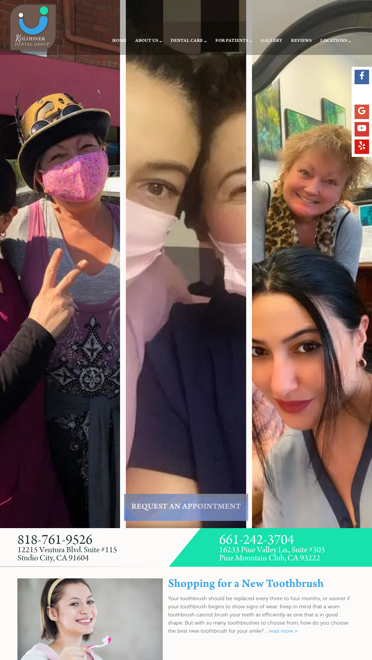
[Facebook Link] (361, 76)
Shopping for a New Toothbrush (246, 585)
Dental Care (187, 41)
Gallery (271, 41)
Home (119, 41)
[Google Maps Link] (361, 111)
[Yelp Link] (361, 146)
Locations (333, 41)
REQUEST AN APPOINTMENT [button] (186, 507)
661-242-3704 (256, 540)
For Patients (231, 41)
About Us (146, 41)
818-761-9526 (54, 540)
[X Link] (361, 94)
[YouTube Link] (361, 129)
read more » (283, 631)
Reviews (301, 41)
